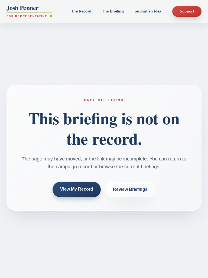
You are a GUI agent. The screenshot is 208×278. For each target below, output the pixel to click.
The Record (81, 11)
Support (187, 11)
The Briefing (113, 11)
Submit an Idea (148, 11)
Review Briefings (130, 189)
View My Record (76, 189)
